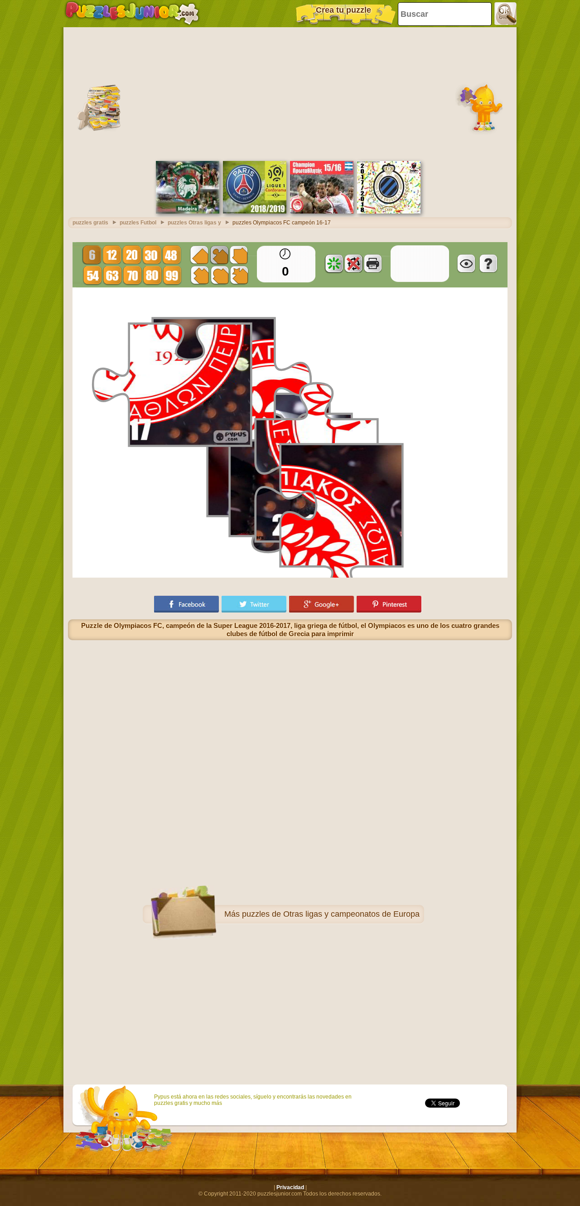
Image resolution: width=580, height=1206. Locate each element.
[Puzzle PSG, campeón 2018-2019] (254, 212)
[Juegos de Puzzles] (132, 13)
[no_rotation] (353, 263)
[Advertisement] (290, 92)
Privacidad (290, 1187)
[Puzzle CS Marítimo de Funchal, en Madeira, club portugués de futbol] (187, 212)
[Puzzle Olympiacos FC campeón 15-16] (321, 212)
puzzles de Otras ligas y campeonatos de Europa (331, 914)
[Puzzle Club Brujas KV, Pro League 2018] (388, 212)
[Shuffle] (334, 263)
